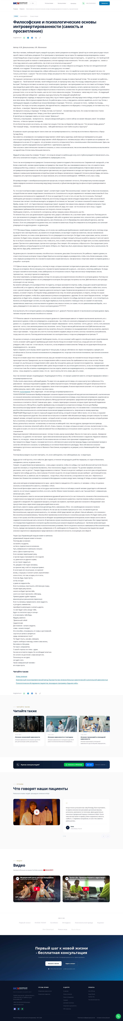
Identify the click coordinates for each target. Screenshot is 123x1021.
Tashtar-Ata (91, 997)
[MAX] (14, 1008)
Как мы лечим (62, 3)
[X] (36, 37)
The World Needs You (94, 1000)
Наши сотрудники (68, 997)
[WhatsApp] (24, 37)
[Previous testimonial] (103, 836)
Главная (15, 9)
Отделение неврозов (44, 994)
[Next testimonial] (108, 836)
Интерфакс (66, 923)
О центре (65, 991)
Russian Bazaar (75, 929)
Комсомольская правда (84, 923)
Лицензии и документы (70, 1006)
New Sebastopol (48, 929)
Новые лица (62, 929)
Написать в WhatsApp (75, 764)
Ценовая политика (68, 1003)
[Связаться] (118, 1016)
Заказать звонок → (101, 764)
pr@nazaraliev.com (69, 969)
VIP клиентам (67, 1009)
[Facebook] (32, 37)
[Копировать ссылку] (40, 37)
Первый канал (24, 923)
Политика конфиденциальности (86, 1017)
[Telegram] (28, 37)
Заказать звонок (53, 963)
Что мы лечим (49, 3)
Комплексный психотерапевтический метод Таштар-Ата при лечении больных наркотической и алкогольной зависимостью (62, 680)
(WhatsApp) (21, 1002)
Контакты (73, 3)
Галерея (65, 1000)
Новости (22, 9)
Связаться (104, 3)
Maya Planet (91, 994)
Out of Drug (91, 991)
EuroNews (54, 923)
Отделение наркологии (45, 991)
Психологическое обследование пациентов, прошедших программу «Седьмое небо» (47, 683)
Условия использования (103, 1017)
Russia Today (40, 923)
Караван (100, 923)
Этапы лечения (21, 676)
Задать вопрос (70, 963)
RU (33, 3)
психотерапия (25, 392)
